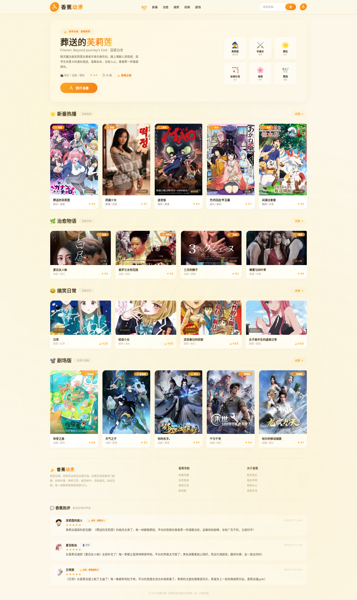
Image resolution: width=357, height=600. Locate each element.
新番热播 (183, 475)
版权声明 (252, 480)
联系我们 (252, 475)
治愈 (165, 7)
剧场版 (182, 490)
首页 (144, 7)
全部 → (299, 113)
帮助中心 (252, 485)
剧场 (198, 7)
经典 (187, 7)
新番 (155, 7)
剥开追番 (79, 87)
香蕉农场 (252, 490)
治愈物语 (183, 480)
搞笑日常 (183, 485)
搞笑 (176, 7)
